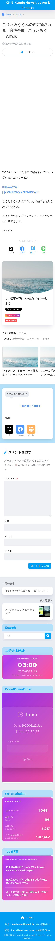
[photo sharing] (52, 172)
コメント (11, 478)
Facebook (20, 435)
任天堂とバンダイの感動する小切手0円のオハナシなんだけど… (26, 881)
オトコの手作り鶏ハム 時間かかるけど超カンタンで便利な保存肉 (27, 894)
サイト (8, 550)
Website (31, 435)
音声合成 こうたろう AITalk (31, 338)
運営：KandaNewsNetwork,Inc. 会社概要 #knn (27, 924)
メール (8, 536)
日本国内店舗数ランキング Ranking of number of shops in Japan (25, 869)
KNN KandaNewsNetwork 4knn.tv (28, 5)
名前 (6, 521)
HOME (29, 918)
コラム (22, 333)
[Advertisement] (27, 87)
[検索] (48, 636)
